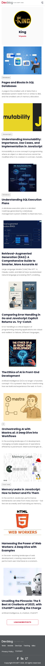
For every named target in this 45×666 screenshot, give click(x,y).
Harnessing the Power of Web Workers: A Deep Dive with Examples (21, 547)
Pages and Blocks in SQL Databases (18, 84)
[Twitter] (27, 658)
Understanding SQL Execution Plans (22, 201)
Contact (18, 651)
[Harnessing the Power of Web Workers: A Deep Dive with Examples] (22, 524)
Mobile (10, 645)
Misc (33, 645)
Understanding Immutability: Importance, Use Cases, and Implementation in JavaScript (22, 142)
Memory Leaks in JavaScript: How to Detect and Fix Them (21, 491)
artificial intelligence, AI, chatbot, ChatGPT (20, 613)
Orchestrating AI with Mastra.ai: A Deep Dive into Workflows (20, 432)
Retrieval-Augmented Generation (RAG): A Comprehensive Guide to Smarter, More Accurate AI (20, 259)
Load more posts (22, 622)
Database (6, 77)
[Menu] (42, 3)
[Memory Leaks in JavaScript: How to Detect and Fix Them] (22, 467)
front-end (6, 484)
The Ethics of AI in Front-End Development (20, 374)
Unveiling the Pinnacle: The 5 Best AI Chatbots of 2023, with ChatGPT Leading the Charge (22, 604)
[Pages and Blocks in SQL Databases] (22, 60)
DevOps (18, 645)
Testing (27, 645)
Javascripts (7, 134)
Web (4, 645)
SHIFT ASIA (20, 2)
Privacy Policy (8, 651)
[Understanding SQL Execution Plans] (22, 178)
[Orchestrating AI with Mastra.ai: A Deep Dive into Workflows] (22, 407)
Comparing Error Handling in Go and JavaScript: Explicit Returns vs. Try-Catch (21, 318)
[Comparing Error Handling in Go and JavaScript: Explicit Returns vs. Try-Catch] (22, 295)
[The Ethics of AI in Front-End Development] (22, 353)
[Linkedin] (22, 658)
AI (3, 424)
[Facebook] (18, 658)
